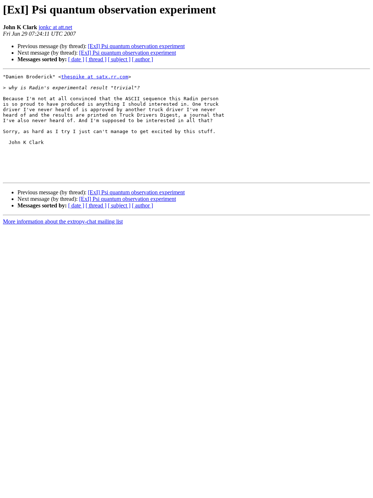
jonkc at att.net (55, 27)
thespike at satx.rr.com (94, 76)
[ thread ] (96, 59)
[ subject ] (119, 59)
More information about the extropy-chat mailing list (63, 221)
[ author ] (142, 59)
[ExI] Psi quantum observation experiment (136, 46)
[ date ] (76, 59)
